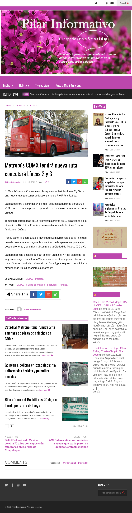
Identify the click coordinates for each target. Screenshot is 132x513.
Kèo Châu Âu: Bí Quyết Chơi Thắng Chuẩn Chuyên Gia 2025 (109, 351)
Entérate (8, 85)
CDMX (124, 94)
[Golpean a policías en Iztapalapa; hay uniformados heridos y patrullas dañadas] (75, 374)
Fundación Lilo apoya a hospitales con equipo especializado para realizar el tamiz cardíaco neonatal (115, 186)
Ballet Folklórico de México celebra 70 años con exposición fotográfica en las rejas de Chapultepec (24, 445)
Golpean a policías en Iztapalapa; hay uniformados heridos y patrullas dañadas (30, 370)
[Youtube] (112, 3)
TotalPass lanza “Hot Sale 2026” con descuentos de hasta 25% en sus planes (115, 161)
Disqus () (83, 463)
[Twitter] (95, 3)
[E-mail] (80, 181)
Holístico (24, 85)
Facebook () (55, 463)
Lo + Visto (99, 106)
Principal (63, 284)
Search (123, 3)
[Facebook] (101, 3)
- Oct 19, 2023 (114, 221)
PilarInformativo (14, 182)
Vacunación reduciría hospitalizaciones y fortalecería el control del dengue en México (66, 94)
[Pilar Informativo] (66, 44)
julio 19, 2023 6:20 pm (33, 182)
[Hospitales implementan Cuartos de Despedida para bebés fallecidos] (98, 209)
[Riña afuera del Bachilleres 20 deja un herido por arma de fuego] (75, 409)
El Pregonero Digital (108, 295)
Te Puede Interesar (16, 318)
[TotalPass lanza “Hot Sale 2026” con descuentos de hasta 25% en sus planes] (98, 160)
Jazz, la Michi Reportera (68, 85)
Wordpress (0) (69, 463)
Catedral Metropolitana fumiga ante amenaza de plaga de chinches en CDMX (30, 332)
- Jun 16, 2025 (114, 150)
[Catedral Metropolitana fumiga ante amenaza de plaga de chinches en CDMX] (75, 336)
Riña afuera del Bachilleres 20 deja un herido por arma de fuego (31, 402)
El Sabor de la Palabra (109, 256)
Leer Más (46, 355)
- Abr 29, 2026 (114, 172)
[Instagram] (106, 3)
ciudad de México (35, 284)
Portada (39, 278)
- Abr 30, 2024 (114, 198)
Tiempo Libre (42, 85)
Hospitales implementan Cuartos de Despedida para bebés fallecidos (115, 210)
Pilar (106, 150)
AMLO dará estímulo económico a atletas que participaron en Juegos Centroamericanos (68, 443)
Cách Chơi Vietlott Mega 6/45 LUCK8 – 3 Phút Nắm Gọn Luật (110, 305)
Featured (52, 284)
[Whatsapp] (85, 181)
